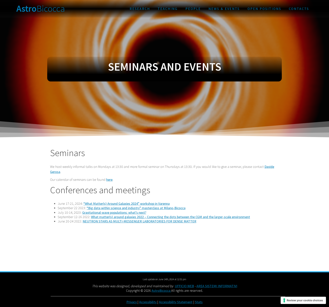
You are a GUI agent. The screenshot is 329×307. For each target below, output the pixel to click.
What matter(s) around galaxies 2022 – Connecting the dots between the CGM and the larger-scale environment (170, 217)
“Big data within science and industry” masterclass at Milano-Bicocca (136, 208)
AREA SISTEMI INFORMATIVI (216, 286)
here (109, 179)
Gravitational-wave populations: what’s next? (114, 212)
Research (140, 8)
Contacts (299, 8)
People (193, 8)
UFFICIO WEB (184, 286)
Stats (199, 302)
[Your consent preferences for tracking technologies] (303, 300)
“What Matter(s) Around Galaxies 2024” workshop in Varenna (126, 203)
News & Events (224, 8)
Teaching (168, 8)
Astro (40, 8)
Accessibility (148, 302)
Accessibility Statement (175, 302)
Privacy (131, 302)
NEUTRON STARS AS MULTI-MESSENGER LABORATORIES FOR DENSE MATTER (139, 221)
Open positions (264, 8)
